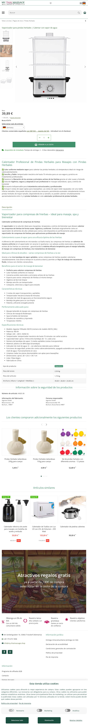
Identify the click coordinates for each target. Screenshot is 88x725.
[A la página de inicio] (13, 3)
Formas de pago (8, 680)
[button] (81, 3)
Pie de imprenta (52, 657)
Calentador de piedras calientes (72, 526)
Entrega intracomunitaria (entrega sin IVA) (62, 640)
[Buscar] (80, 13)
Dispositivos (58, 366)
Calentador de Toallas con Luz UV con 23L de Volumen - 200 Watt (44, 529)
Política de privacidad (54, 653)
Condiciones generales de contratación (61, 648)
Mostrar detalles (76, 720)
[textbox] (13, 127)
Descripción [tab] (7, 207)
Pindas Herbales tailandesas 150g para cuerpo (44, 460)
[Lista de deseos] (51, 3)
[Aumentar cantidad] (48, 137)
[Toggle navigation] (3, 12)
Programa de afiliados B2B (12, 671)
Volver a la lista (6, 21)
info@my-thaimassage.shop (14, 643)
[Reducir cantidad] (39, 137)
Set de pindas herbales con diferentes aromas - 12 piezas (72, 460)
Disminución (49, 720)
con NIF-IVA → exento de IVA (38, 131)
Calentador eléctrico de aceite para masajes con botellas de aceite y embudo (15, 529)
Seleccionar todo (17, 720)
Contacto (5, 675)
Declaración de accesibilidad (57, 644)
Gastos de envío (15, 118)
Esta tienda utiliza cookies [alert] (44, 683)
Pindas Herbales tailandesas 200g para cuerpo (15, 460)
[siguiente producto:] (85, 21)
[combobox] (13, 127)
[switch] (11, 710)
